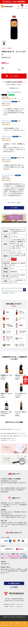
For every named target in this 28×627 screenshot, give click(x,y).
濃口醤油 (9, 433)
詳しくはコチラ (4, 491)
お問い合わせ (15, 583)
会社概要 (6, 606)
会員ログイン (12, 606)
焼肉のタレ (12, 293)
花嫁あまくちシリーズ (11, 438)
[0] (22, 8)
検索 (24, 289)
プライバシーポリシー (20, 604)
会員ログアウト (20, 606)
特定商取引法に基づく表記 (9, 604)
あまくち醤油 (9, 435)
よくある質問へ (14, 587)
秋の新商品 (5, 293)
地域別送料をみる (14, 88)
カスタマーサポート (9, 515)
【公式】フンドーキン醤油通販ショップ (7, 6)
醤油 (5, 429)
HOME (2, 429)
